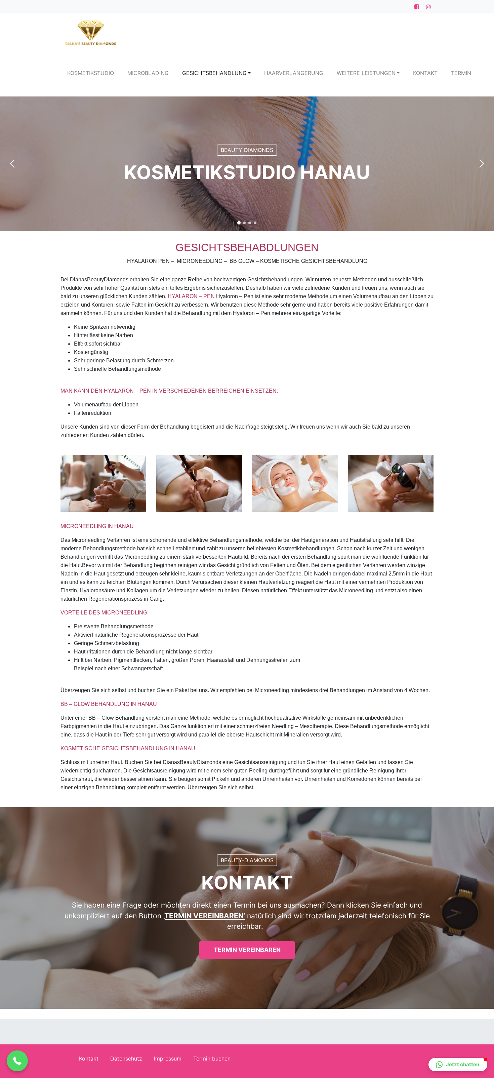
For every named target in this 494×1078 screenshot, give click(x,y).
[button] (9, 164)
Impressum (167, 1058)
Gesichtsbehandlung (214, 73)
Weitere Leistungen (366, 73)
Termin (461, 73)
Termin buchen (212, 1058)
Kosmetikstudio (90, 73)
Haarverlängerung (293, 73)
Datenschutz (126, 1058)
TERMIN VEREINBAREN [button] (247, 949)
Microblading (148, 73)
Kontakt (425, 73)
